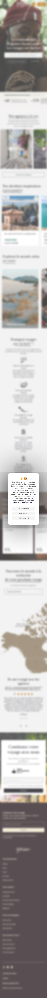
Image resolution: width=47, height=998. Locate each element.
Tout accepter (23, 509)
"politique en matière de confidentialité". (23, 502)
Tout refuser (23, 513)
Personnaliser (23, 518)
